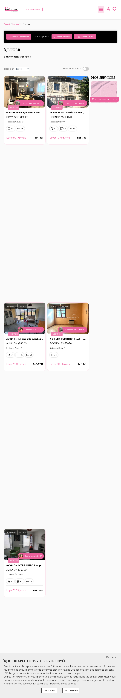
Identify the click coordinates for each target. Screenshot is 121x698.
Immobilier (17, 24)
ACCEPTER (71, 690)
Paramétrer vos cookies (63, 683)
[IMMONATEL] (11, 9)
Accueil (7, 24)
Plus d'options (41, 36)
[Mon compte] (108, 9)
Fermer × (111, 657)
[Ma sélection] (114, 9)
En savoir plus (41, 683)
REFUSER (49, 690)
